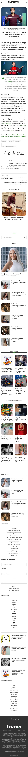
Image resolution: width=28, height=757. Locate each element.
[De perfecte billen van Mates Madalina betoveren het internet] (5, 650)
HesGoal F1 (14, 550)
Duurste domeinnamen (14, 548)
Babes (14, 685)
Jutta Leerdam (14, 710)
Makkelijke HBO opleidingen (14, 552)
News (14, 623)
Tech (14, 607)
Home (4, 28)
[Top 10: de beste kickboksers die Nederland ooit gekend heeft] (5, 662)
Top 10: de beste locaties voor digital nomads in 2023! (6, 438)
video (19, 143)
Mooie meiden (14, 694)
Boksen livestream (14, 534)
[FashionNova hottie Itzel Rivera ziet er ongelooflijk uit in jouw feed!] (5, 307)
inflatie (11, 141)
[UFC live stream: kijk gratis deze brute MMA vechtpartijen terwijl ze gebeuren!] (7, 361)
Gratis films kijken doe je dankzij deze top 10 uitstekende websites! (7, 419)
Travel (14, 604)
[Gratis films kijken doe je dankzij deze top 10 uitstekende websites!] (7, 410)
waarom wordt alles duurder (9, 146)
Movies (14, 613)
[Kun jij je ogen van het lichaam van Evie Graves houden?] (5, 342)
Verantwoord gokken (14, 590)
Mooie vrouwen (14, 692)
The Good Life (14, 600)
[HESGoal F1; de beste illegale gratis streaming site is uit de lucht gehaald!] (21, 381)
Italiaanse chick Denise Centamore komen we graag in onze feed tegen (18, 294)
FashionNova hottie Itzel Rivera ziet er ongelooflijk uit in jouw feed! (18, 305)
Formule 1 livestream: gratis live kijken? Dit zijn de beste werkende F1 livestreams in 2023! (6, 392)
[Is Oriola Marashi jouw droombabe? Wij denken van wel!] (5, 284)
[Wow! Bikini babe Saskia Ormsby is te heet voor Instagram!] (5, 319)
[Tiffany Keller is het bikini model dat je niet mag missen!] (5, 330)
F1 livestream (14, 528)
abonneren (11, 130)
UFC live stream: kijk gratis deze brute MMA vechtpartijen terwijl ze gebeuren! (7, 371)
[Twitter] (12, 719)
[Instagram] (16, 719)
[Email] (19, 719)
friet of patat (23, 125)
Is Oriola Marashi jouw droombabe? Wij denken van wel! (18, 282)
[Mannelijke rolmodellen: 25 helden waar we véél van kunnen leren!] (7, 450)
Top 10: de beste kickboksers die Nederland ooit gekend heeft (18, 660)
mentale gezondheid (6, 123)
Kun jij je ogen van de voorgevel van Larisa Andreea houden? (12, 275)
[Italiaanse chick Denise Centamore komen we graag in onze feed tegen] (5, 296)
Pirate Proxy (14, 546)
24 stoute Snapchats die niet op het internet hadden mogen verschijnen (18, 637)
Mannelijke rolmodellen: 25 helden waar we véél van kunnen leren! (7, 460)
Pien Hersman (14, 689)
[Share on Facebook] (5, 153)
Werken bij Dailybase (14, 588)
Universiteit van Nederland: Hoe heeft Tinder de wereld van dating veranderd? (13, 135)
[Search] (26, 2)
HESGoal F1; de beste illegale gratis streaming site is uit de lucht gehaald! (21, 391)
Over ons (14, 586)
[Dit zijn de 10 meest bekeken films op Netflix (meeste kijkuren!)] (21, 429)
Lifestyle (14, 602)
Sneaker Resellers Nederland (14, 539)
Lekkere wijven (14, 698)
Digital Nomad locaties (14, 541)
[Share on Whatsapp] (14, 153)
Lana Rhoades (14, 701)
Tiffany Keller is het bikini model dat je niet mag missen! (18, 328)
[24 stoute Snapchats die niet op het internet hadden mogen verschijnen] (5, 639)
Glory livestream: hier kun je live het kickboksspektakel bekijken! (20, 371)
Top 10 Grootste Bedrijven (14, 544)
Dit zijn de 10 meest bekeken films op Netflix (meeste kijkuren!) (20, 439)
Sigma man (14, 555)
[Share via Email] (22, 153)
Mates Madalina (14, 708)
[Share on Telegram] (18, 153)
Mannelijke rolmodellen (14, 530)
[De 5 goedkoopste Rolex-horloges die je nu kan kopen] (21, 410)
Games (14, 616)
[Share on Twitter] (9, 153)
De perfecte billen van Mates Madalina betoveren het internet (18, 648)
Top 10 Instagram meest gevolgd (14, 537)
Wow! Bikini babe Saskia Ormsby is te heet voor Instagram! (17, 317)
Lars (10, 160)
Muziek (14, 618)
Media (14, 611)
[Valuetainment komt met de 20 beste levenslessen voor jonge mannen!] (14, 204)
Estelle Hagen (14, 703)
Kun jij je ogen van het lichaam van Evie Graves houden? (17, 340)
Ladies (14, 687)
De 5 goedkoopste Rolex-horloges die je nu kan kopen (20, 419)
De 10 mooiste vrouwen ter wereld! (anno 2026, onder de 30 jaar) (20, 460)
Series (14, 614)
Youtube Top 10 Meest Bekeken (14, 532)
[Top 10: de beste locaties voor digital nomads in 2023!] (7, 429)
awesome (4, 141)
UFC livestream (14, 535)
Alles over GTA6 (14, 543)
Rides (14, 620)
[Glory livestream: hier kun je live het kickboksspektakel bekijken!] (21, 361)
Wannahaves (14, 609)
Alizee (14, 707)
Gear (14, 605)
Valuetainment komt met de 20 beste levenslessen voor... (14, 218)
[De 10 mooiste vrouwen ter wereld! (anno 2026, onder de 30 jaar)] (21, 450)
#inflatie (10, 81)
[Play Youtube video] (14, 69)
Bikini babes (14, 696)
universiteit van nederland (8, 143)
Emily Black (14, 705)
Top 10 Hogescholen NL (14, 553)
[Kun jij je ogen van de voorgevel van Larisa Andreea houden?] (14, 259)
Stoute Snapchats (14, 690)
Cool (14, 622)
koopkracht (17, 141)
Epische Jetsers (14, 699)
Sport (14, 627)
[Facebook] (9, 719)
